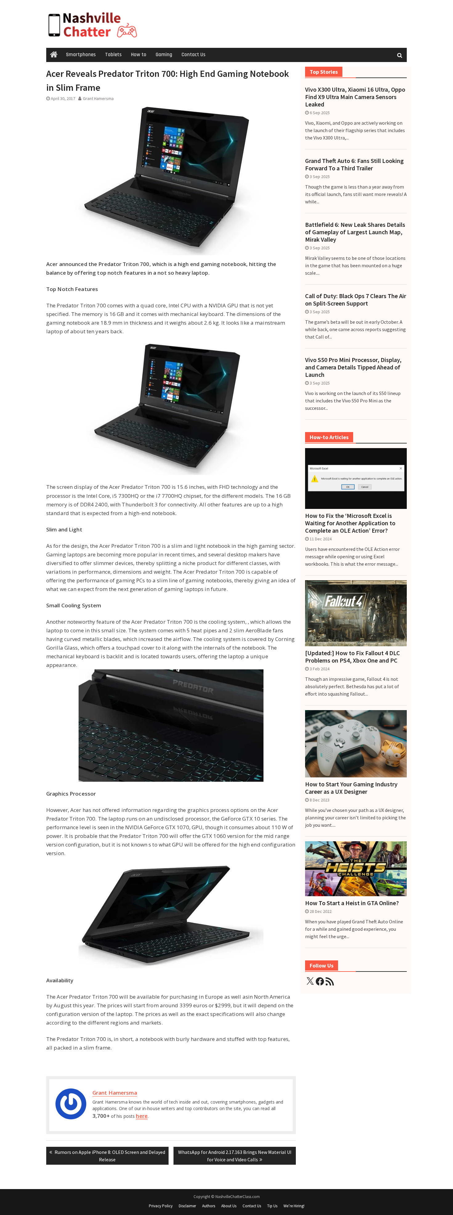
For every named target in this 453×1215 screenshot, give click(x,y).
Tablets (113, 54)
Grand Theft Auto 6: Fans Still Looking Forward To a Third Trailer (354, 164)
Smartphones (81, 54)
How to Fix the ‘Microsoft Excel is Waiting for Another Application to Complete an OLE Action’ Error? (350, 523)
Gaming (164, 54)
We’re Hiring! (294, 1206)
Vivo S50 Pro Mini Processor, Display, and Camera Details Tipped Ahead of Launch (353, 367)
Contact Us (194, 54)
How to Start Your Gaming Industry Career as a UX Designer (351, 787)
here (141, 1115)
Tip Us (272, 1206)
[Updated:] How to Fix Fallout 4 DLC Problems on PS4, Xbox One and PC (352, 656)
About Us (228, 1206)
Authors (208, 1206)
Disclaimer (187, 1206)
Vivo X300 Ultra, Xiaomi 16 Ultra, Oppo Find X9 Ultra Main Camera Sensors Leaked (355, 97)
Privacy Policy (161, 1206)
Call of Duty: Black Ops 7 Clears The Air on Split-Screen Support (355, 299)
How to (138, 54)
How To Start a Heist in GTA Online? (352, 903)
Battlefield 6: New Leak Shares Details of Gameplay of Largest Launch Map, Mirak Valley (355, 232)
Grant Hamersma (98, 98)
